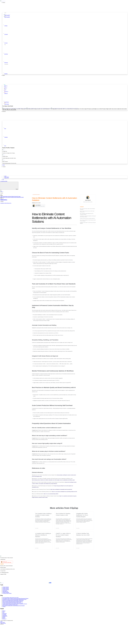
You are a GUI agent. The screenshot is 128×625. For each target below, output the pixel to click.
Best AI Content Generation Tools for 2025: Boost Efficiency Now (87, 211)
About (1, 203)
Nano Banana (17, 197)
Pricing (1, 199)
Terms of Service (3, 623)
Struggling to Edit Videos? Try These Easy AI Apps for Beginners (88, 223)
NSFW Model (21, 197)
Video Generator (3, 196)
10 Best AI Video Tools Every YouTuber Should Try (87, 218)
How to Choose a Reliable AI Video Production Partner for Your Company (88, 220)
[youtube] (2, 582)
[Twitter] (26, 582)
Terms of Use (9, 203)
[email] (50, 582)
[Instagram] (11, 582)
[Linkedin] (41, 582)
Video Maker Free (5, 591)
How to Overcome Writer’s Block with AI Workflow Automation (87, 209)
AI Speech (15, 196)
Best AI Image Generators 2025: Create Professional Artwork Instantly (13, 605)
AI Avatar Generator (5, 589)
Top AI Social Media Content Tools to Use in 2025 (10, 597)
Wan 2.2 (4, 197)
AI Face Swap (4, 590)
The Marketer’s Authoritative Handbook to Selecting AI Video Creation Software (88, 216)
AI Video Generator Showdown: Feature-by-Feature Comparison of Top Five (14, 603)
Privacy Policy (4, 203)
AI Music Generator (5, 588)
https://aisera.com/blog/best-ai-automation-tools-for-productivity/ (61, 489)
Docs (6, 199)
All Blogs (3, 606)
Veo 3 (7, 197)
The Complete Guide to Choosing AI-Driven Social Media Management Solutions (15, 598)
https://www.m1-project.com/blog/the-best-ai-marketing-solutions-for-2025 (64, 491)
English (17, 189)
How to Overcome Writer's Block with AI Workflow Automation (12, 601)
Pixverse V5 (4, 618)
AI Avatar (18, 196)
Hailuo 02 (13, 197)
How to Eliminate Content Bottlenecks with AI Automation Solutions (86, 214)
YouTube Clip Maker (5, 592)
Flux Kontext (4, 613)
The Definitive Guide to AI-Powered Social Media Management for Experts (14, 599)
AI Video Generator (5, 587)
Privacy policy (2, 622)
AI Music (12, 196)
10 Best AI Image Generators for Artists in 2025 (10, 604)
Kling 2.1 (1, 197)
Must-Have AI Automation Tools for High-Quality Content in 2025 (13, 600)
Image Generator (8, 196)
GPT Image (4, 614)
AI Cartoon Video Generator (6, 593)
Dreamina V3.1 (4, 616)
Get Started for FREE (3, 181)
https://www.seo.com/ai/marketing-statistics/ (51, 493)
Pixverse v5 (10, 197)
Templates (3, 199)
